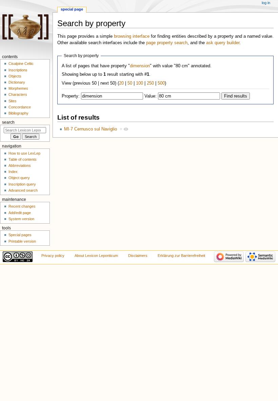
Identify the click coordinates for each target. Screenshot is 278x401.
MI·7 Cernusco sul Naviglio (90, 129)
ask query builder (222, 42)
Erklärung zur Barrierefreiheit (181, 256)
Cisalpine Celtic (21, 64)
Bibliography (18, 113)
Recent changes (22, 206)
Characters (17, 94)
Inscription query (22, 184)
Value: (150, 96)
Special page (72, 9)
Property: (71, 96)
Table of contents (22, 159)
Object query (19, 178)
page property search (166, 42)
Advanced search (23, 190)
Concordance (19, 107)
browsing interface (132, 36)
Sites (12, 101)
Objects (14, 76)
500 (161, 83)
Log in (266, 3)
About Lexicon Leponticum (96, 256)
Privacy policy (52, 256)
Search (8, 122)
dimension (140, 66)
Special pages (20, 235)
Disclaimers (137, 256)
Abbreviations (19, 165)
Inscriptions (17, 70)
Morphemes (18, 88)
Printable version (22, 241)
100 (139, 83)
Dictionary (16, 82)
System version (21, 219)
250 (150, 83)
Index (13, 172)
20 (121, 83)
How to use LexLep (24, 153)
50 (129, 83)
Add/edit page (19, 213)
